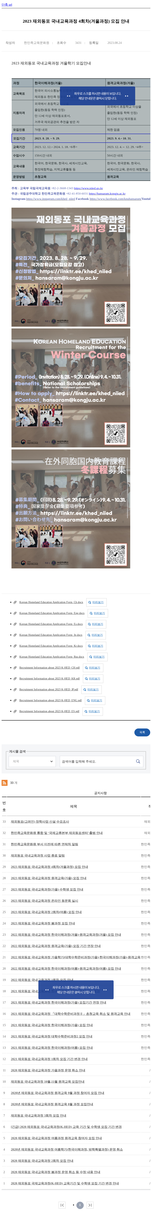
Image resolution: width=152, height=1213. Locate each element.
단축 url (7, 4)
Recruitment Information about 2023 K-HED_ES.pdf (49, 711)
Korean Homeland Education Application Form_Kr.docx (51, 645)
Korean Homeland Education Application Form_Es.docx (51, 624)
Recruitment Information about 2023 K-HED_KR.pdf (49, 678)
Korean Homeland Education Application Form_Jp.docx (50, 634)
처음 (62, 1205)
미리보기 (98, 602)
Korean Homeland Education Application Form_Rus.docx (51, 656)
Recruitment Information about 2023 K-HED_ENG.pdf (50, 700)
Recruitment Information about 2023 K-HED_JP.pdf (48, 689)
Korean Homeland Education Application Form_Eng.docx (52, 613)
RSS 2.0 (5, 783)
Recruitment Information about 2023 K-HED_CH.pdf (49, 667)
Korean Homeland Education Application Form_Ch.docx (51, 602)
